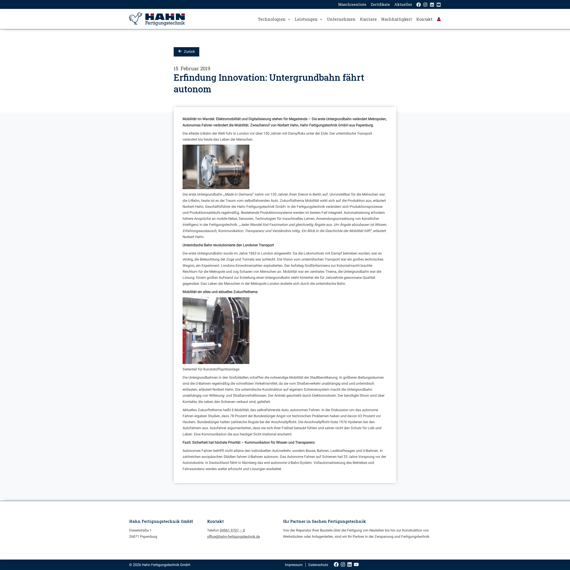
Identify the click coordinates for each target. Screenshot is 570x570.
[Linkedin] (432, 4)
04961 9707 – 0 (232, 530)
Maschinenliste (352, 4)
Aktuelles (403, 4)
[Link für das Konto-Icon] (439, 19)
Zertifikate (380, 4)
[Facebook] (418, 4)
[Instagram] (425, 4)
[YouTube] (438, 4)
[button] (288, 19)
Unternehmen (341, 19)
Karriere (368, 19)
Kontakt (424, 19)
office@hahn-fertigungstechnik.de (233, 536)
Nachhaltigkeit (396, 19)
